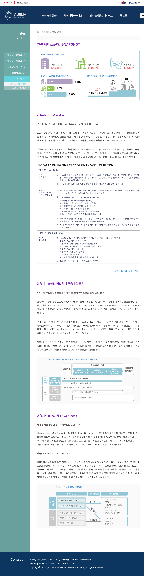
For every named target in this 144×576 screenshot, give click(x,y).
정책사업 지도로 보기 (16, 67)
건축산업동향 (20, 79)
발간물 (123, 15)
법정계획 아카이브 (73, 15)
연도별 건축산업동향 (19, 88)
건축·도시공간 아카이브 (101, 15)
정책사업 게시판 (19, 73)
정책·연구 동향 (49, 15)
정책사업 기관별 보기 (16, 55)
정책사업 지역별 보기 (16, 61)
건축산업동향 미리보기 (18, 84)
